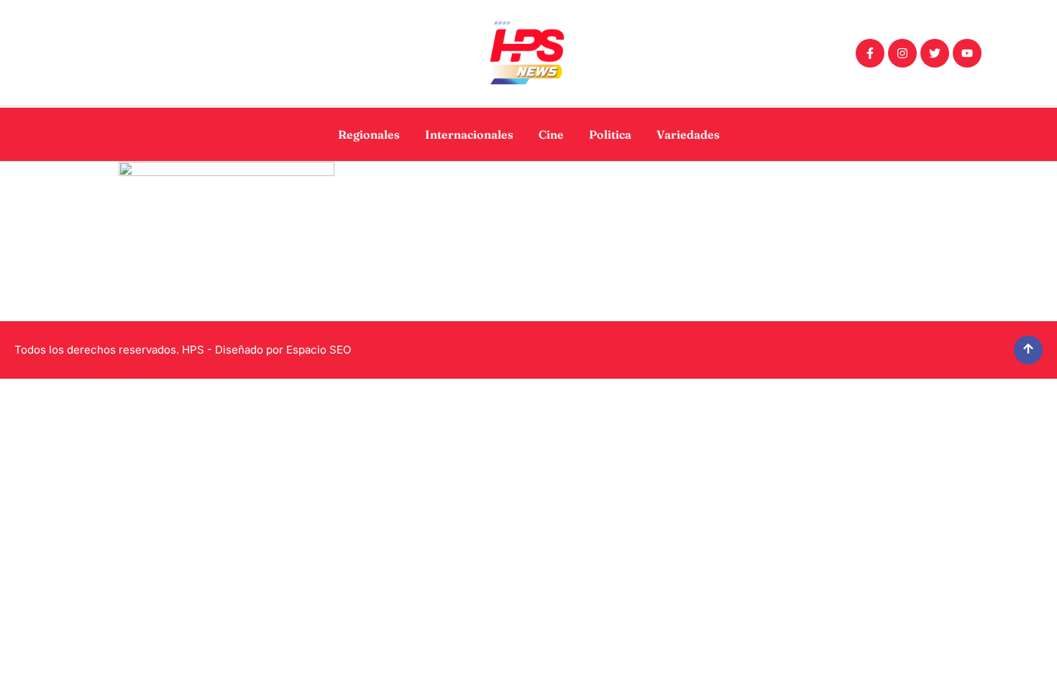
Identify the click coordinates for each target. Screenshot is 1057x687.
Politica (610, 134)
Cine (551, 134)
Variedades (688, 134)
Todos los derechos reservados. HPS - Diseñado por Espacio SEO (182, 349)
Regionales (369, 134)
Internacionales (469, 134)
